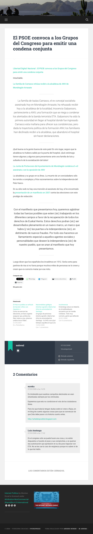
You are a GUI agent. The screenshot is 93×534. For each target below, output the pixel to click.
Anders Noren (70, 529)
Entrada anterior (67, 356)
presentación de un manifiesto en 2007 (32, 192)
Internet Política (11, 493)
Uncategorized (66, 349)
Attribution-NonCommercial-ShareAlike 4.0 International (17, 501)
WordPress (35, 529)
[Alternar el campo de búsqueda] (87, 20)
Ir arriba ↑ (83, 529)
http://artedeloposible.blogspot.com (42, 419)
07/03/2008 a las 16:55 (36, 389)
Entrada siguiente (67, 360)
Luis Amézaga (35, 430)
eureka (31, 386)
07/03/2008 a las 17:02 (36, 433)
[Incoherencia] (70, 313)
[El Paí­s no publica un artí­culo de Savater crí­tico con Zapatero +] (24, 315)
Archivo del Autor (18, 351)
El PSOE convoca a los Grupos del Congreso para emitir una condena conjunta (45, 43)
